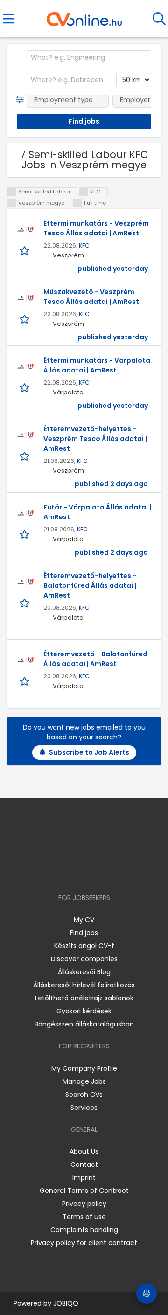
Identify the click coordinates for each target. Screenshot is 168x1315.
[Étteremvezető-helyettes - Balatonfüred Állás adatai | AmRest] (25, 582)
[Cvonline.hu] (84, 16)
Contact (84, 1164)
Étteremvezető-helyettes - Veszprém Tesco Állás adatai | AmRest (95, 438)
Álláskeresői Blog (84, 972)
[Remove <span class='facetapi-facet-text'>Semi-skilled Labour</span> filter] (11, 192)
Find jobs (84, 932)
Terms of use (84, 1216)
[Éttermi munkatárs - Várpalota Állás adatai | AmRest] (25, 367)
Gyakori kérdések (84, 1011)
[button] (22, 100)
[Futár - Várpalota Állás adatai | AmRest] (25, 514)
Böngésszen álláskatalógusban (84, 1024)
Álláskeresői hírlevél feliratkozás (84, 985)
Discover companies (84, 959)
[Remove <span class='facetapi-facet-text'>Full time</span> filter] (78, 203)
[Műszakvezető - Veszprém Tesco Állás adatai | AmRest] (25, 298)
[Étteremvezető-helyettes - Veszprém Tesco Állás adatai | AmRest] (25, 436)
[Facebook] (63, 871)
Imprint (84, 1177)
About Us (84, 1151)
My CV (84, 919)
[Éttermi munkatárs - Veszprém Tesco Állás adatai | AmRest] (25, 230)
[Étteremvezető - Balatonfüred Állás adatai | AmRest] (25, 661)
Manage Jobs (84, 1081)
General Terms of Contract (84, 1190)
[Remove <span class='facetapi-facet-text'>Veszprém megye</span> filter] (11, 203)
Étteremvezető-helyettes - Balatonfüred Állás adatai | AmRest (89, 585)
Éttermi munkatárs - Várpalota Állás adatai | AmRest (96, 365)
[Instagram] (78, 871)
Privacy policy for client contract (84, 1242)
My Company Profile (84, 1068)
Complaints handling (84, 1229)
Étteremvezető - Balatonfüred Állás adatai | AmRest (95, 658)
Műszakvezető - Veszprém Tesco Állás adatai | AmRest (91, 296)
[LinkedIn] (93, 871)
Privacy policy (84, 1203)
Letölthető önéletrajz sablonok (84, 998)
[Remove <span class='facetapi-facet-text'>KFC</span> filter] (84, 192)
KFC (84, 245)
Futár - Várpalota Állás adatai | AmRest (97, 512)
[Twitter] (107, 871)
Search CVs (84, 1094)
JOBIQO (65, 1303)
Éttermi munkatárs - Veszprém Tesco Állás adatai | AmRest (96, 228)
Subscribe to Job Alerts (89, 752)
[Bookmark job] (25, 250)
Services (84, 1107)
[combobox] (89, 57)
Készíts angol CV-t (84, 945)
